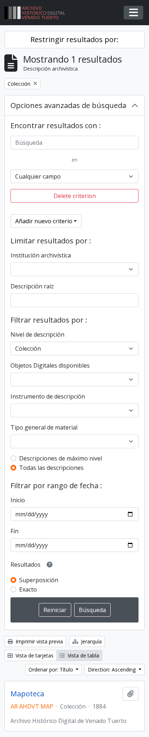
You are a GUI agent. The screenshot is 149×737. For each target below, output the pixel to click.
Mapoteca (27, 693)
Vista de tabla (82, 655)
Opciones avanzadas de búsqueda (68, 105)
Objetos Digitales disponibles (50, 365)
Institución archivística (40, 255)
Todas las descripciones (51, 468)
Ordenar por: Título (51, 669)
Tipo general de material (43, 427)
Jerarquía (91, 641)
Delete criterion (75, 196)
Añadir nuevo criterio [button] (43, 221)
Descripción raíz (32, 286)
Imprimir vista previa (38, 641)
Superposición (38, 580)
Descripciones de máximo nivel (60, 458)
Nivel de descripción (37, 334)
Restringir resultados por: (74, 39)
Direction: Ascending (112, 669)
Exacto (28, 589)
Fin (14, 531)
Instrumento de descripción (47, 396)
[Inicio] (37, 13)
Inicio (17, 500)
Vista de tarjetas (34, 655)
